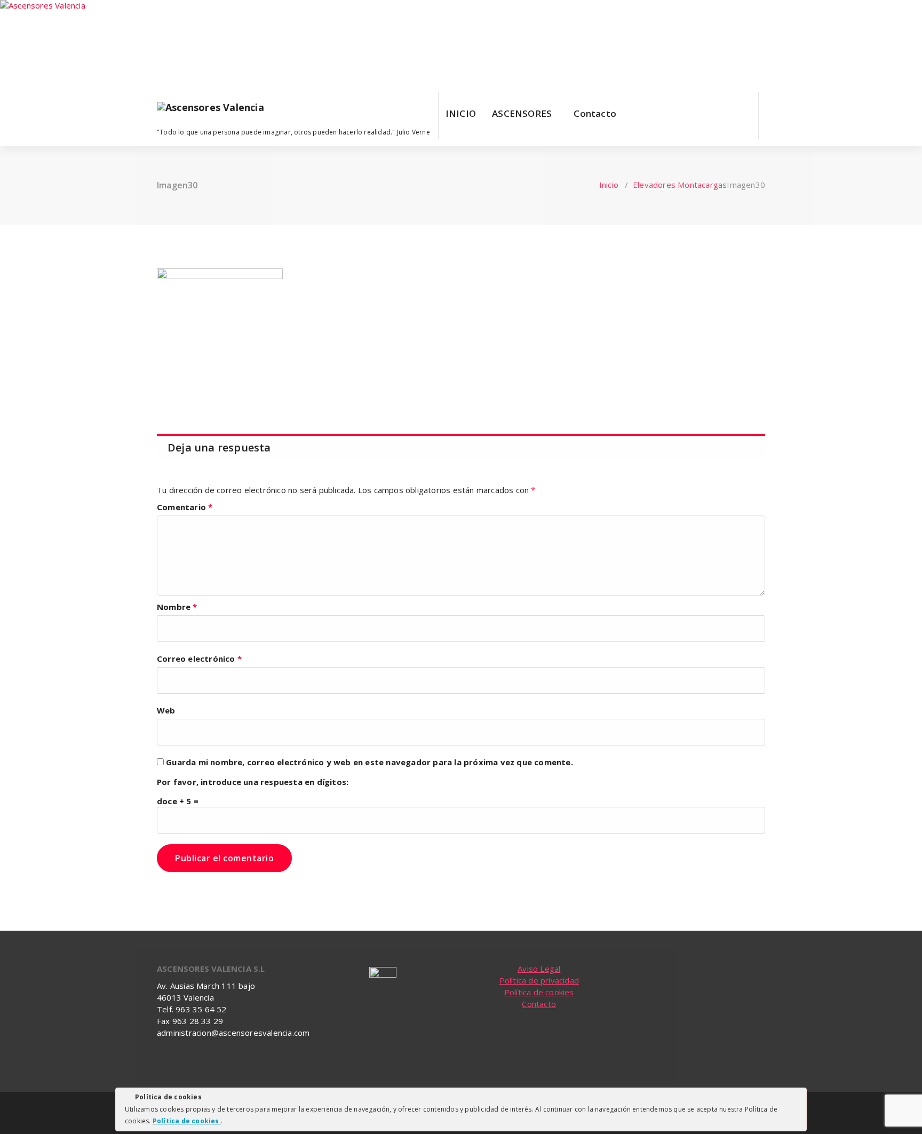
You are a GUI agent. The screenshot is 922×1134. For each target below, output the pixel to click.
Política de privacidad (539, 980)
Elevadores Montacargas (680, 184)
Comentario (184, 507)
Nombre (177, 606)
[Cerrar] (797, 1099)
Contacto (595, 113)
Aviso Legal (539, 968)
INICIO (461, 113)
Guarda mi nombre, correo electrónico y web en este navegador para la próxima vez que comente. (369, 762)
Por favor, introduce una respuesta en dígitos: (252, 781)
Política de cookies (539, 992)
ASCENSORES (522, 113)
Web (166, 710)
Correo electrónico (199, 658)
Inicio (608, 184)
